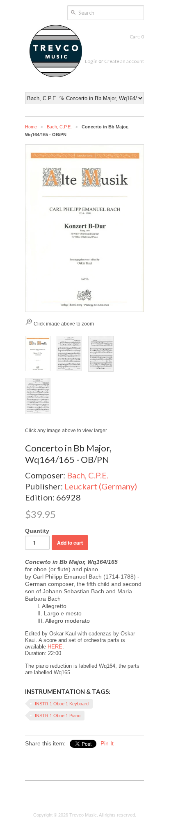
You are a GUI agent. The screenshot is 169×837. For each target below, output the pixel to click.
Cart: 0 (137, 37)
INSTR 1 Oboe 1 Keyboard (62, 703)
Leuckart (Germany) (100, 486)
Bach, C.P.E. (59, 126)
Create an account (124, 61)
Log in (91, 61)
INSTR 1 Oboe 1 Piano (57, 715)
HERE (55, 647)
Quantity (37, 530)
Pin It (107, 743)
